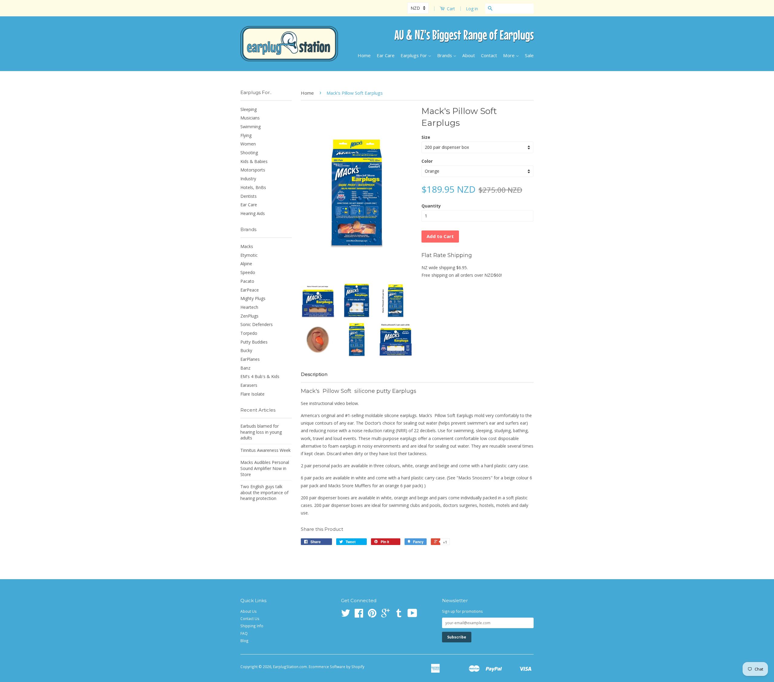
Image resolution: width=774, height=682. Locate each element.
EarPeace (249, 290)
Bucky (246, 350)
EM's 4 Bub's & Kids (259, 376)
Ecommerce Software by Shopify (336, 666)
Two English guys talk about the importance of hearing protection (264, 492)
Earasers (248, 385)
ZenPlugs (249, 316)
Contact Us (249, 618)
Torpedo (248, 333)
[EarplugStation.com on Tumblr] (398, 615)
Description (314, 374)
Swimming (250, 126)
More (509, 55)
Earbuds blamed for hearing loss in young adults (261, 432)
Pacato (247, 281)
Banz (245, 368)
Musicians (250, 118)
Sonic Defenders (256, 324)
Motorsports (252, 170)
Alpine (246, 263)
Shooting (249, 152)
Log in (472, 8)
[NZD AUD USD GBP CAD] (418, 8)
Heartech (249, 307)
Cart (450, 8)
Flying (246, 135)
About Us (248, 611)
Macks (246, 246)
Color (427, 161)
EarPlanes (250, 359)
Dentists (248, 196)
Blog (244, 640)
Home (364, 55)
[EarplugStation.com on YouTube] (412, 615)
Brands (445, 55)
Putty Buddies (254, 342)
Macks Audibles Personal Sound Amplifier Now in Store (264, 468)
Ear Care (386, 55)
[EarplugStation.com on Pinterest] (372, 615)
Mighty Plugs (252, 298)
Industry (248, 178)
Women (248, 144)
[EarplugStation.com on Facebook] (358, 615)
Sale (529, 55)
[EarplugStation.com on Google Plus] (385, 615)
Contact (489, 55)
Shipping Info (251, 625)
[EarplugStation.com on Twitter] (345, 615)
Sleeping (248, 109)
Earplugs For (414, 55)
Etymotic (249, 255)
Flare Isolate (252, 394)
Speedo (247, 272)
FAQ (244, 633)
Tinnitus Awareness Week (265, 450)
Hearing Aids (252, 213)
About (468, 55)
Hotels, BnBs (253, 187)
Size (425, 137)
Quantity (431, 206)
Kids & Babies (254, 161)
